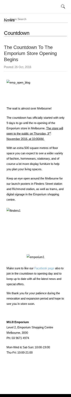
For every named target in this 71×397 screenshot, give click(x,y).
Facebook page (44, 268)
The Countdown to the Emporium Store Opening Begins (30, 53)
